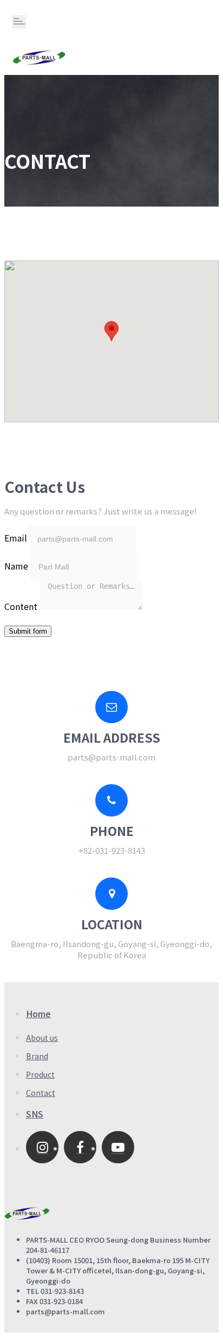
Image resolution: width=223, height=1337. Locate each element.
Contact (40, 1092)
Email (15, 537)
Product (40, 1074)
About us (42, 1037)
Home (38, 1013)
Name (16, 565)
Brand (37, 1056)
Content (20, 606)
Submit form (28, 631)
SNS (34, 1113)
